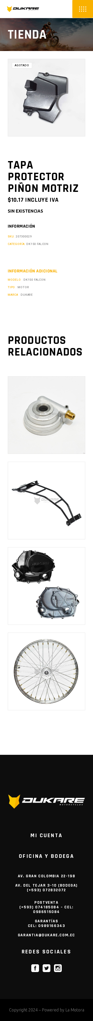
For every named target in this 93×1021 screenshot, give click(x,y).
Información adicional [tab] (32, 271)
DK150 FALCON (37, 244)
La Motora (74, 1010)
